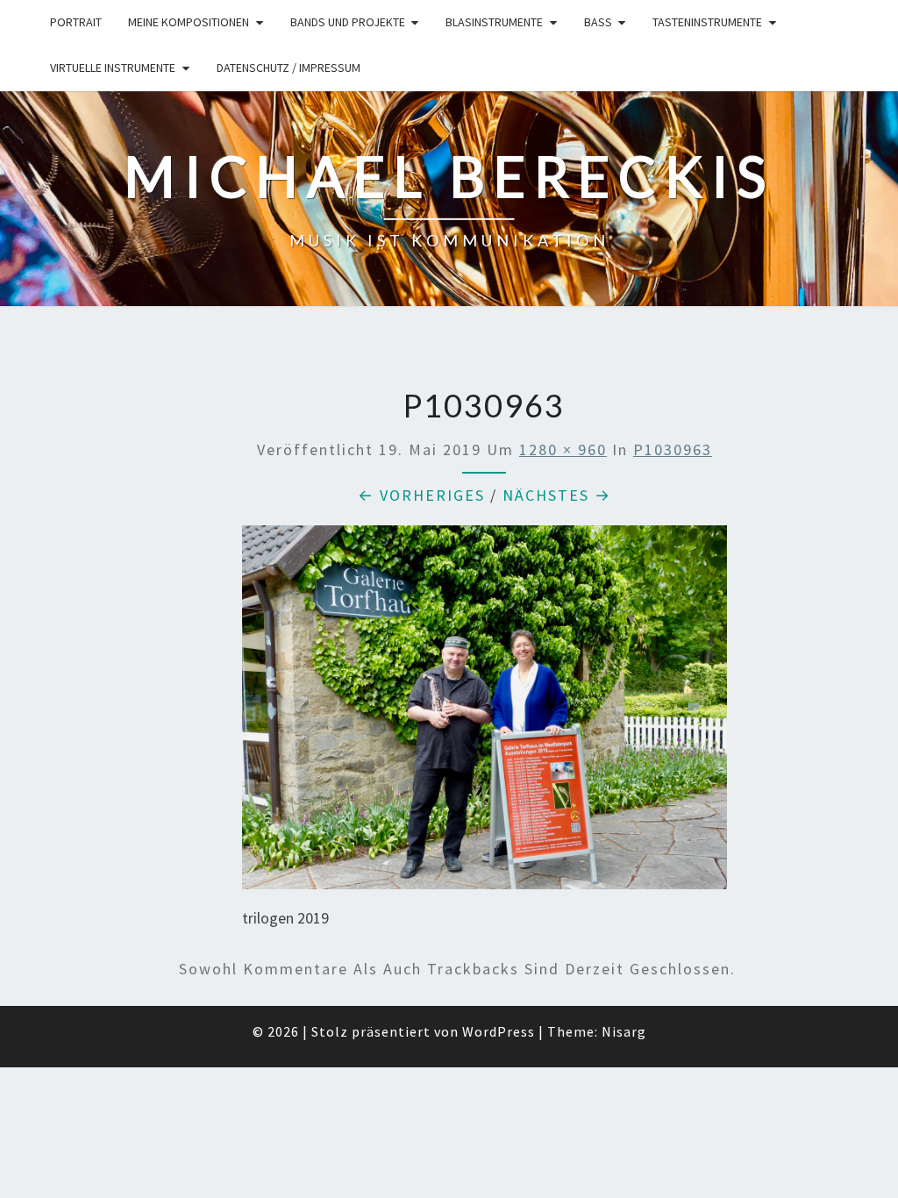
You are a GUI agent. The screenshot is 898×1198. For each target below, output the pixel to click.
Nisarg (624, 1031)
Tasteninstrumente (707, 22)
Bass (598, 22)
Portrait (76, 22)
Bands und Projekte (347, 22)
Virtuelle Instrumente (112, 67)
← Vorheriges (421, 495)
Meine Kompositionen (188, 22)
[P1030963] (485, 713)
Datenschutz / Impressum (288, 67)
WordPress (498, 1031)
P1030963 (672, 449)
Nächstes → (556, 495)
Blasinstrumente (494, 22)
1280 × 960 (563, 449)
